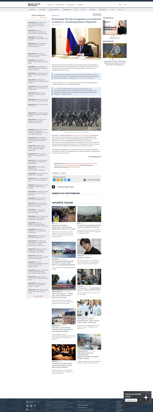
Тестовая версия (82, 407)
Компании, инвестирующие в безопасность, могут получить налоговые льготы (37, 32)
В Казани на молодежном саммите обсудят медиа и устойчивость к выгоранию (38, 224)
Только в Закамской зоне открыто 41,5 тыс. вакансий (89, 291)
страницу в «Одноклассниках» (68, 165)
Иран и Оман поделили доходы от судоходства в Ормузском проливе (38, 114)
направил (66, 82)
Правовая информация (119, 405)
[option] (115, 27)
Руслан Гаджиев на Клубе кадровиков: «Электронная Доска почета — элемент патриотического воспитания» (37, 243)
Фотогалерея (59, 4)
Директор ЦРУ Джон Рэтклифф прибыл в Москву (37, 236)
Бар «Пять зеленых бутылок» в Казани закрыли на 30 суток (37, 155)
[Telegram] (65, 180)
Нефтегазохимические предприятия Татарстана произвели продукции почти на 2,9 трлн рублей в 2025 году (38, 132)
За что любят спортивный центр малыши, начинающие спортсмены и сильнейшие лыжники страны (63, 298)
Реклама (118, 403)
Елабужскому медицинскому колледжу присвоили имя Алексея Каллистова (38, 257)
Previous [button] (104, 27)
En (125, 5)
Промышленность (54, 9)
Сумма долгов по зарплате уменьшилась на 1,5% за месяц (37, 61)
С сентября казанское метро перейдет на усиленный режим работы (37, 162)
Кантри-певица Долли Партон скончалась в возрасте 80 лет (37, 180)
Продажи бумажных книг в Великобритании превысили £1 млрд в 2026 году (38, 68)
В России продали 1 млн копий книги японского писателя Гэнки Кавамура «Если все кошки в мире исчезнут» (88, 260)
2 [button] (113, 36)
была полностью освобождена (81, 135)
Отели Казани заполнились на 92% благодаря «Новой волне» (37, 231)
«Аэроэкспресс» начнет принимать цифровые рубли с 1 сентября (38, 186)
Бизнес (83, 9)
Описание (119, 407)
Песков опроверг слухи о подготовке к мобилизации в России (38, 291)
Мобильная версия (83, 405)
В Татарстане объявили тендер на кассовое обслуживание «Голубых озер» (38, 88)
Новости (50, 4)
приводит (83, 78)
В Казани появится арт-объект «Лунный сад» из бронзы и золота (38, 74)
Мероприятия (103, 9)
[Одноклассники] (99, 14)
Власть (63, 173)
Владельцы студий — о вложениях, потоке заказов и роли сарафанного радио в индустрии (62, 368)
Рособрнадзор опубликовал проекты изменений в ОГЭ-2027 (38, 38)
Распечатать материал (93, 180)
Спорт (112, 9)
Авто (76, 9)
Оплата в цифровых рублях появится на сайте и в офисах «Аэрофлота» (37, 45)
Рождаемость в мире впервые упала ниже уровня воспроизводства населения (37, 250)
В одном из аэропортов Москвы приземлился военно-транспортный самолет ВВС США (38, 271)
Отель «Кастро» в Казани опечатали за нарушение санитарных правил (37, 55)
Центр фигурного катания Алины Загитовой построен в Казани (38, 81)
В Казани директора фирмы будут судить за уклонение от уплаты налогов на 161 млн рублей (37, 140)
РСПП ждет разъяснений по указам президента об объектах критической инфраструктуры (38, 264)
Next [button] (125, 27)
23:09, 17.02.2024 (56, 25)
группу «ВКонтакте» (85, 163)
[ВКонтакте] (95, 14)
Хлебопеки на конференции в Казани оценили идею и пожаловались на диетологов (88, 323)
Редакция (118, 401)
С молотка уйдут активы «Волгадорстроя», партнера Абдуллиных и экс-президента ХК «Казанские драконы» (64, 333)
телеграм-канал (72, 163)
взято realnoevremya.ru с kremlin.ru (92, 59)
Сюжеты (80, 4)
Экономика (42, 9)
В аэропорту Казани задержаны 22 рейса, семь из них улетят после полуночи (37, 204)
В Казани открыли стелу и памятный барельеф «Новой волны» (38, 278)
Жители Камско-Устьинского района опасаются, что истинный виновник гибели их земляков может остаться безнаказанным (63, 230)
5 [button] (119, 59)
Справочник (71, 4)
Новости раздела (38, 296)
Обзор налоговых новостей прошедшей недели (63, 265)
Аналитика (32, 9)
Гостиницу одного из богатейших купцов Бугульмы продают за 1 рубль (37, 284)
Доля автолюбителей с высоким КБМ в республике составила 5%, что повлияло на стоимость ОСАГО (89, 229)
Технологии (92, 9)
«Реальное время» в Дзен (66, 187)
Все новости (43, 17)
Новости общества (38, 15)
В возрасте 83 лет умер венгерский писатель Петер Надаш (38, 100)
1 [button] (111, 36)
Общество (121, 9)
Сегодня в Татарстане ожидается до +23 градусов (37, 174)
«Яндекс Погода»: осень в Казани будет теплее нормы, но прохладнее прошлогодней (38, 217)
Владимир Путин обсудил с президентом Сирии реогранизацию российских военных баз (36, 148)
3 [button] (116, 36)
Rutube (71, 167)
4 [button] (118, 36)
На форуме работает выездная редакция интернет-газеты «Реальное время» (89, 358)
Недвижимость (67, 9)
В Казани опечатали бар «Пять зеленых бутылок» (37, 198)
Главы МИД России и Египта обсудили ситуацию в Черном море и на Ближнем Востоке (37, 25)
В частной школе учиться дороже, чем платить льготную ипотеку (36, 211)
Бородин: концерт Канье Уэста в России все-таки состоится (36, 94)
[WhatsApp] (61, 180)
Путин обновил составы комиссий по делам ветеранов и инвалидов (38, 193)
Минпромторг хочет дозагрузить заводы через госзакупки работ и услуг (37, 121)
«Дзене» (77, 167)
